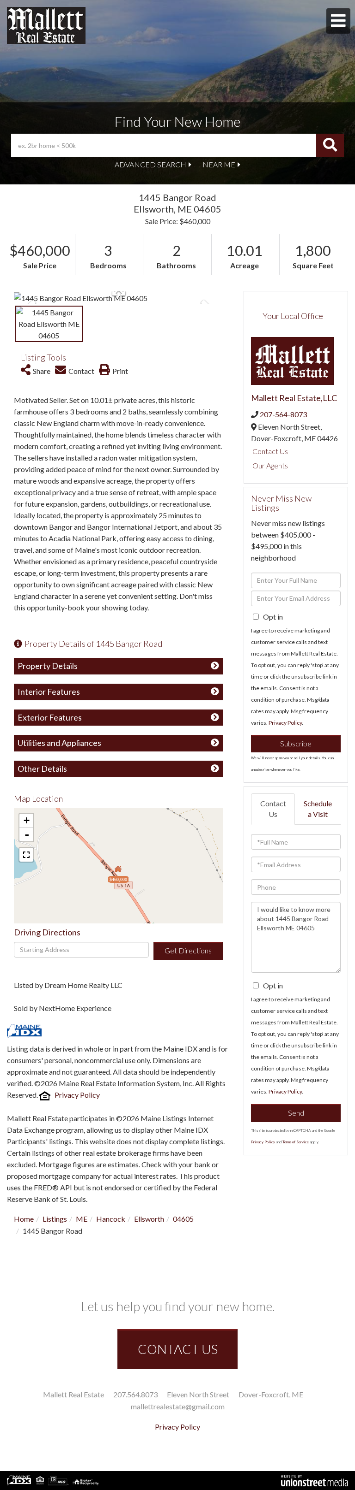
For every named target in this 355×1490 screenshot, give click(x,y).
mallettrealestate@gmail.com (178, 1406)
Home (24, 1218)
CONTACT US (178, 1349)
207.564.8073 (135, 1394)
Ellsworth (149, 1218)
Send (296, 1112)
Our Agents (270, 465)
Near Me (218, 164)
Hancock (110, 1218)
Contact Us (270, 451)
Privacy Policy (77, 1094)
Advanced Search (150, 164)
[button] (330, 145)
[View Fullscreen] (26, 855)
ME (81, 1218)
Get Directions (188, 950)
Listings (55, 1218)
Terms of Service (295, 1142)
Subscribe (296, 743)
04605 (183, 1218)
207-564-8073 (283, 414)
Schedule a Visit (318, 808)
